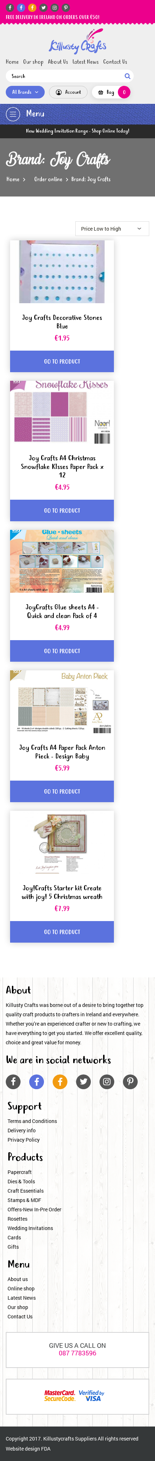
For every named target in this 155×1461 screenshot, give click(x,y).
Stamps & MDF (24, 1200)
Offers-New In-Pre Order (34, 1209)
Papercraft (20, 1172)
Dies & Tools (21, 1181)
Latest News (85, 62)
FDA (45, 1448)
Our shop (33, 62)
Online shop (21, 1288)
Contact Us (115, 62)
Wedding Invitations (30, 1228)
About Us (58, 62)
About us (18, 1279)
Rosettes (17, 1218)
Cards (14, 1237)
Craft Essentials (26, 1190)
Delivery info (22, 1130)
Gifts (13, 1246)
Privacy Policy (24, 1139)
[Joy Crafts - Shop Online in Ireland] (77, 41)
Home (12, 62)
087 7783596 (77, 1353)
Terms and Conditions (32, 1121)
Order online (48, 180)
